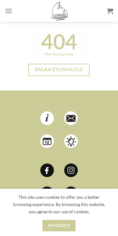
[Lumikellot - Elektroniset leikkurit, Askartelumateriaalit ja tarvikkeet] (59, 11)
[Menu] (8, 11)
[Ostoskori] (110, 11)
